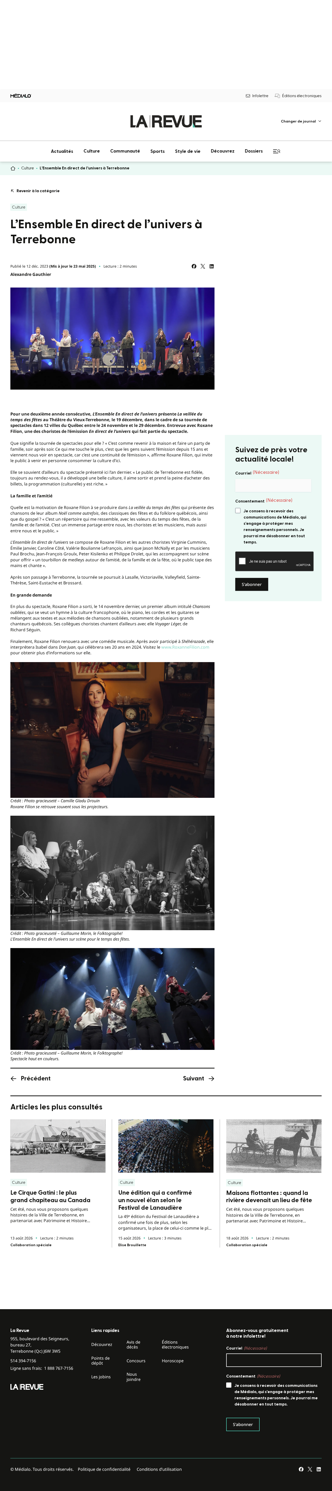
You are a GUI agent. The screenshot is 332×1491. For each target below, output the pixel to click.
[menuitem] (301, 121)
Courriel (257, 472)
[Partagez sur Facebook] (194, 266)
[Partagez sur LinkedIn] (212, 266)
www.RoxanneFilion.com (185, 647)
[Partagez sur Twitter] (203, 266)
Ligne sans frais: (41, 1368)
